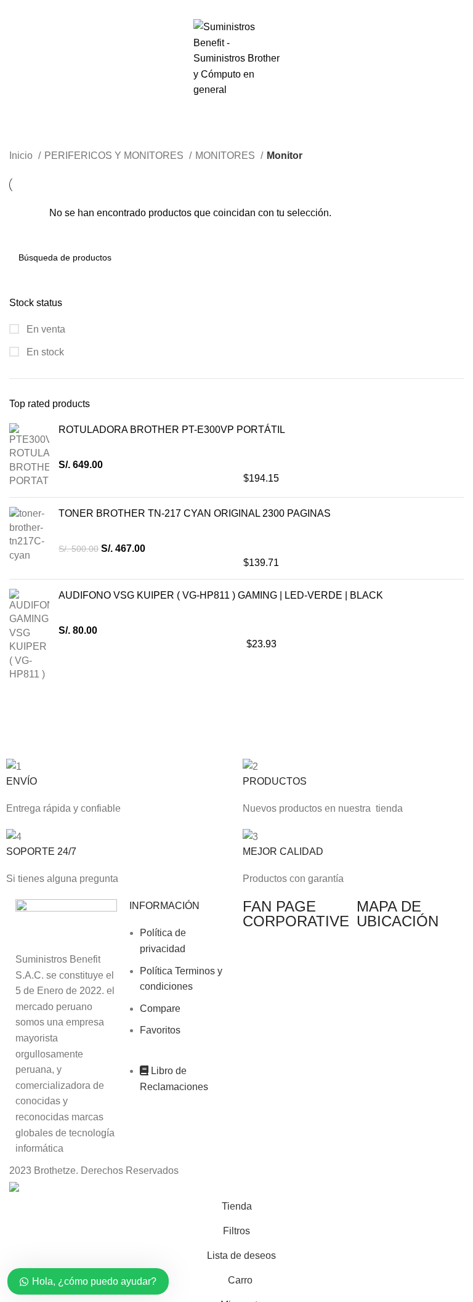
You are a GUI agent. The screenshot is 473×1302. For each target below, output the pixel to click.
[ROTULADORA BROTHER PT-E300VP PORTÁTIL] (29, 455)
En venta (44, 329)
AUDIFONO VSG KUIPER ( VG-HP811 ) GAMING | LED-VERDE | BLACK (221, 595)
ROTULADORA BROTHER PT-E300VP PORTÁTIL (172, 429)
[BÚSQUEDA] (449, 257)
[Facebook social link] (208, 8)
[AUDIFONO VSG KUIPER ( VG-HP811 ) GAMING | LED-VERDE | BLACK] (29, 635)
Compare (160, 1008)
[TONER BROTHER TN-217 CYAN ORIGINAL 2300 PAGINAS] (29, 538)
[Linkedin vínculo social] (251, 8)
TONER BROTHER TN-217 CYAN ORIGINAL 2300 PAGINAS (195, 513)
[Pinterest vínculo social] (237, 8)
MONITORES (226, 155)
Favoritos (160, 1030)
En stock (44, 352)
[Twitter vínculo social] (223, 8)
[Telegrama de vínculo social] (265, 8)
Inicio (22, 155)
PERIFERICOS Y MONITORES (115, 155)
